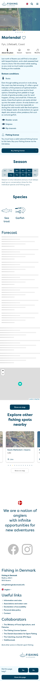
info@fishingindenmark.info (13, 584)
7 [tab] (21, 465)
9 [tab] (25, 465)
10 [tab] (27, 465)
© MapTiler (36, 399)
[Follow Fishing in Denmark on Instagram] (27, 549)
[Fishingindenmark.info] (29, 655)
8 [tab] (23, 465)
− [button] (3, 373)
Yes (23, 670)
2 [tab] (17, 32)
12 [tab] (31, 465)
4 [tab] (22, 32)
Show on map (19, 407)
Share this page (20, 677)
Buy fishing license (18, 151)
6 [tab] (19, 465)
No (34, 670)
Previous (4, 19)
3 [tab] (20, 32)
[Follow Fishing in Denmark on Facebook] (13, 549)
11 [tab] (29, 465)
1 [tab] (15, 32)
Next (35, 19)
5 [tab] (24, 32)
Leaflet (31, 399)
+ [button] (3, 370)
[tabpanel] (20, 19)
